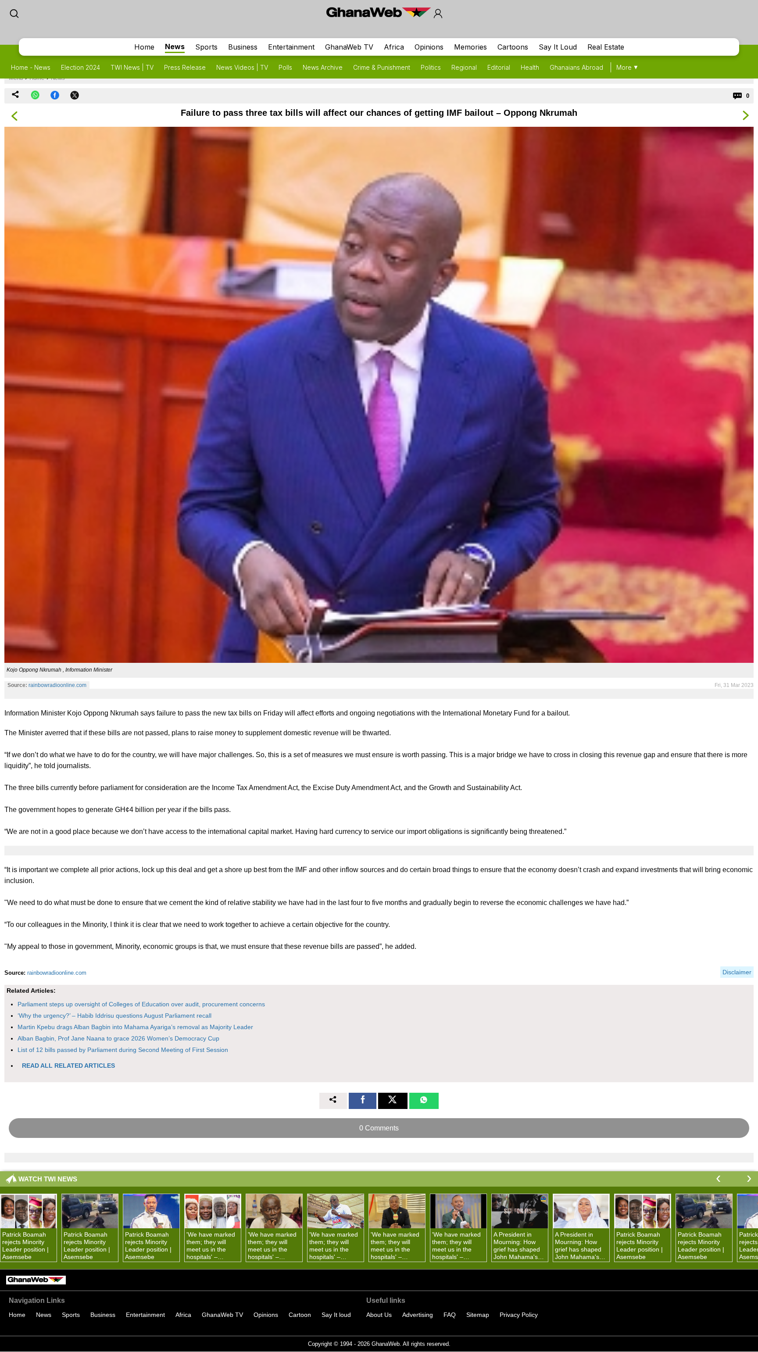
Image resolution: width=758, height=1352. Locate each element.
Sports (206, 47)
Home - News (30, 67)
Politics (431, 67)
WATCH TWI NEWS (47, 1179)
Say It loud (336, 1314)
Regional (464, 67)
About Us (379, 1314)
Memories (470, 47)
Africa (394, 47)
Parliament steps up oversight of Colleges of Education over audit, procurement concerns (141, 1004)
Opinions (429, 47)
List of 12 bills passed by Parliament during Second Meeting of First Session (123, 1049)
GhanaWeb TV (349, 47)
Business (242, 47)
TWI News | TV (132, 67)
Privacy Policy (519, 1314)
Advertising (417, 1314)
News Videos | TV (242, 67)
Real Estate (605, 47)
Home (144, 47)
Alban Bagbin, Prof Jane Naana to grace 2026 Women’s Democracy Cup (118, 1038)
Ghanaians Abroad (576, 67)
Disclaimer (736, 972)
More (624, 67)
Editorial (498, 67)
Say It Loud (558, 47)
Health (530, 67)
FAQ (449, 1314)
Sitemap (477, 1314)
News (175, 46)
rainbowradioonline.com (57, 685)
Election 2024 (80, 67)
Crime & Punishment (381, 67)
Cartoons (512, 47)
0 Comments (379, 1128)
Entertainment (291, 47)
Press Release (185, 67)
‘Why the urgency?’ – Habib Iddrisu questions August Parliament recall (114, 1015)
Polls (285, 67)
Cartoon (300, 1314)
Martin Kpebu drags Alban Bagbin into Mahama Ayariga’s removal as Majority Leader (135, 1026)
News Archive (323, 67)
